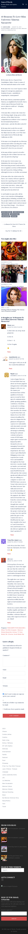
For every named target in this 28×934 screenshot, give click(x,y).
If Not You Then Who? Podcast (11, 766)
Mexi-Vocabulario (7, 783)
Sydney (15, 931)
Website (5, 686)
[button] (23, 4)
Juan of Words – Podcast (9, 769)
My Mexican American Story (10, 798)
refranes (14, 216)
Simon (9, 325)
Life (3, 777)
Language (5, 772)
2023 (3, 728)
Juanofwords (13, 357)
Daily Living (5, 740)
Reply (9, 352)
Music (4, 795)
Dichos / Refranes (7, 743)
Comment (6, 655)
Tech (3, 803)
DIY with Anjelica (7, 746)
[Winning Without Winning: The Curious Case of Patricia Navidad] (14, 296)
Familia (4, 754)
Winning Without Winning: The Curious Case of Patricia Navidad (12, 310)
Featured (4, 757)
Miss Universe (5, 216)
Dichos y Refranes (7, 212)
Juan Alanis (6, 27)
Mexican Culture (16, 28)
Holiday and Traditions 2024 (9, 264)
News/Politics (11, 30)
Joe (8, 559)
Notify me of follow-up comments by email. (13, 704)
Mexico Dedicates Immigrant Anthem (12, 286)
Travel (4, 806)
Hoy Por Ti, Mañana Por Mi (13, 231)
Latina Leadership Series (9, 775)
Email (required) (7, 910)
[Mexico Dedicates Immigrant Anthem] (14, 273)
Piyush (12, 374)
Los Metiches (6, 780)
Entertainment (5, 28)
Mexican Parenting (7, 792)
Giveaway (5, 763)
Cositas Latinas (6, 734)
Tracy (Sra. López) (13, 540)
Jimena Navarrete (18, 212)
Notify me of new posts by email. (14, 709)
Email (4, 678)
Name (4, 670)
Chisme (4, 731)
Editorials (5, 749)
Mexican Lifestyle (7, 789)
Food (3, 760)
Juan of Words (6, 2)
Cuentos (4, 737)
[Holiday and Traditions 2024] (14, 251)
